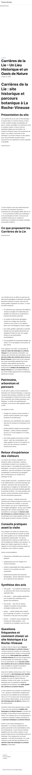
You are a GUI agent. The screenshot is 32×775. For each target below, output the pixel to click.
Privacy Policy (7, 756)
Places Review (6, 2)
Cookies (5, 755)
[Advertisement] (16, 30)
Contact (5, 758)
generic (3, 57)
